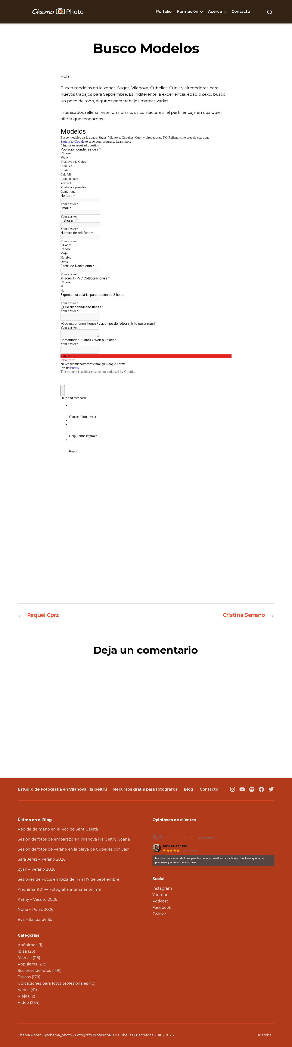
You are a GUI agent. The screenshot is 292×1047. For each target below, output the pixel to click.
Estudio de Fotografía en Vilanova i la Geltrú (62, 789)
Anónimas (27, 945)
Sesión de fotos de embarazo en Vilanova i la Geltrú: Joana (74, 839)
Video (23, 1002)
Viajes (23, 996)
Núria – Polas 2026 (35, 909)
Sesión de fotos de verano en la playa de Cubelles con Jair (73, 849)
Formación (187, 11)
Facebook (161, 907)
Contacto (241, 11)
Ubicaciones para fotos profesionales (53, 983)
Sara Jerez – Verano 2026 (42, 859)
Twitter (159, 914)
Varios (23, 989)
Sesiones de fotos (34, 970)
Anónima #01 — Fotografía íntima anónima (59, 889)
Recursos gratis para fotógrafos (145, 789)
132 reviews (205, 838)
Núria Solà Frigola (175, 845)
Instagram (162, 888)
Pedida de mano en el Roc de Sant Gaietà (58, 829)
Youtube (160, 894)
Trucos (24, 977)
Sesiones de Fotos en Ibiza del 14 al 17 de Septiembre (68, 879)
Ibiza (22, 951)
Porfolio (164, 11)
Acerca (215, 11)
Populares (27, 964)
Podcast (160, 901)
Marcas (25, 957)
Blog (188, 789)
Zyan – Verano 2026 (37, 869)
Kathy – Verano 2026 (37, 899)
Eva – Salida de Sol (35, 919)
